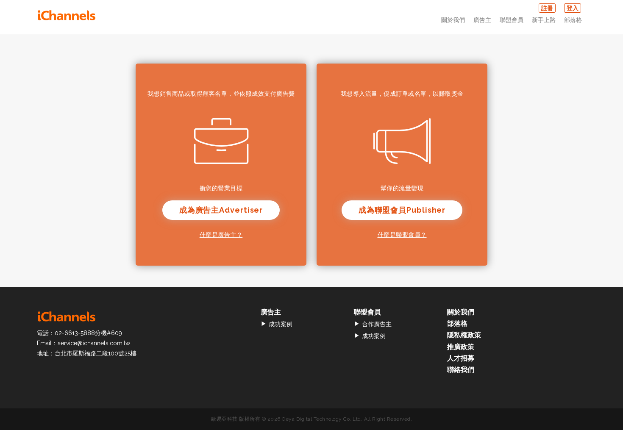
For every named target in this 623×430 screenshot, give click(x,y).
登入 (572, 8)
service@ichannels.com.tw (94, 343)
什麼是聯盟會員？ (402, 234)
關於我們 (453, 20)
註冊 (547, 8)
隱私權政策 (464, 335)
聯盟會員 (511, 20)
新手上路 (544, 20)
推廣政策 (460, 347)
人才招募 (460, 358)
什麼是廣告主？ (221, 234)
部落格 (573, 20)
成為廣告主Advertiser (221, 209)
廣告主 (482, 20)
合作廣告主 (377, 324)
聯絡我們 (460, 370)
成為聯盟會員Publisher (402, 209)
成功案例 (280, 324)
